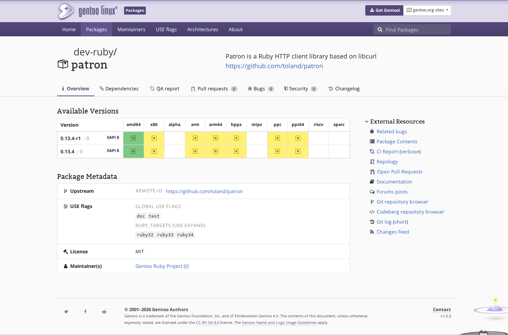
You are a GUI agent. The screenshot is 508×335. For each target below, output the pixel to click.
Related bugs (392, 131)
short (400, 221)
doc (141, 216)
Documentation (394, 181)
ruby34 (185, 235)
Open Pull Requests (400, 171)
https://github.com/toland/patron (274, 66)
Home (69, 29)
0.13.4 (67, 151)
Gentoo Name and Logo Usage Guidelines (279, 322)
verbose (410, 151)
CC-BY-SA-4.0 (207, 322)
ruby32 (145, 235)
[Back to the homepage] (87, 11)
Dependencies (121, 88)
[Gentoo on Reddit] (104, 312)
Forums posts (392, 191)
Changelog (347, 88)
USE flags (166, 29)
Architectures (202, 29)
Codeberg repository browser (410, 211)
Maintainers (131, 29)
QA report (167, 88)
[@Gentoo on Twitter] (66, 312)
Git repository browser (403, 201)
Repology (387, 161)
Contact (442, 310)
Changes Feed (393, 231)
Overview (77, 88)
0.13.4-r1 (70, 138)
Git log (384, 221)
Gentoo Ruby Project (158, 266)
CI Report (387, 151)
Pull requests (215, 88)
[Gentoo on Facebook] (85, 312)
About (236, 29)
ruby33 (165, 235)
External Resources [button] (397, 121)
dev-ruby (93, 51)
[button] (384, 10)
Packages (96, 29)
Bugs (262, 88)
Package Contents (397, 141)
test (154, 216)
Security (301, 88)
